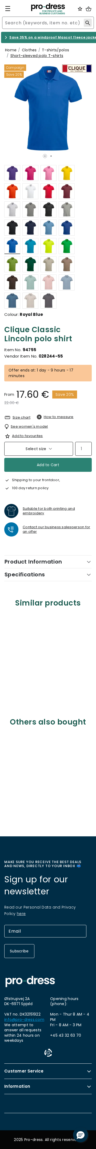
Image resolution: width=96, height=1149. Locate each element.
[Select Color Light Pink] (49, 173)
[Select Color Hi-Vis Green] (49, 246)
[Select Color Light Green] (12, 264)
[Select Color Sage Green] (30, 282)
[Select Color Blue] (67, 228)
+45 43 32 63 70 (65, 1035)
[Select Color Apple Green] (67, 246)
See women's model (29, 426)
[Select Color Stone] (30, 301)
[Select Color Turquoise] (30, 246)
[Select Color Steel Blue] (12, 301)
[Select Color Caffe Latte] (67, 264)
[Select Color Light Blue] (49, 228)
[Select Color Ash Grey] (12, 209)
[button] (80, 1134)
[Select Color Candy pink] (49, 282)
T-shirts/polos (55, 50)
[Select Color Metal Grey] (49, 301)
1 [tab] (45, 156)
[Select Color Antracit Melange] (49, 209)
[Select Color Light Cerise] (30, 173)
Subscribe (19, 951)
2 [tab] (51, 156)
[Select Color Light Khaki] (49, 264)
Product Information (33, 561)
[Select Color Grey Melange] (67, 209)
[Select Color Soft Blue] (67, 282)
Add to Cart (48, 465)
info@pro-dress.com (24, 1019)
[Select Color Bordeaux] (67, 191)
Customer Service (24, 1071)
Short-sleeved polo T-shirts (36, 55)
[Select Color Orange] (12, 191)
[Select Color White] (30, 191)
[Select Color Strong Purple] (12, 173)
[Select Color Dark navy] (30, 228)
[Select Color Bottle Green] (30, 264)
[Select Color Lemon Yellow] (67, 173)
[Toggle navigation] (7, 8)
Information (17, 1086)
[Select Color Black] (12, 228)
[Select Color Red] (49, 191)
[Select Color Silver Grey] (30, 209)
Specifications (25, 574)
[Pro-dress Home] (48, 8)
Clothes (29, 50)
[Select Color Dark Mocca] (12, 282)
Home (11, 50)
